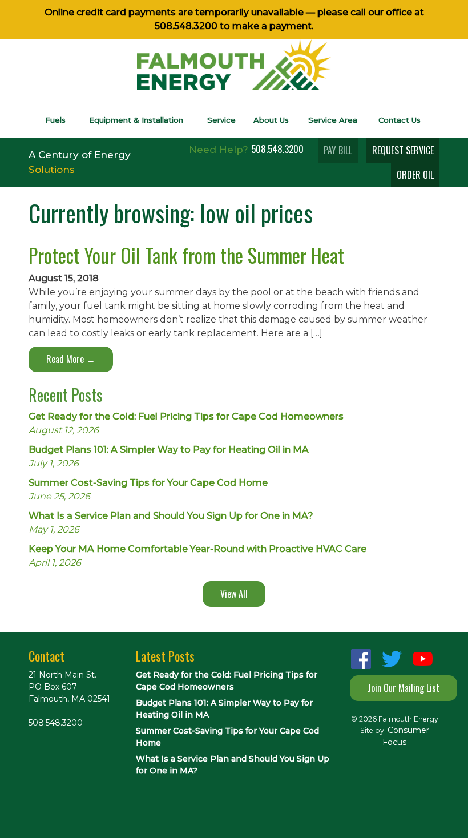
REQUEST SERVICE (403, 150)
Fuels (55, 119)
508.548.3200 (186, 26)
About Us (271, 119)
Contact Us (399, 119)
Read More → (70, 359)
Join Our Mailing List (403, 688)
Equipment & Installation (136, 119)
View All (234, 594)
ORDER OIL (415, 175)
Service (221, 119)
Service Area (332, 119)
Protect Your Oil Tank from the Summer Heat (186, 254)
